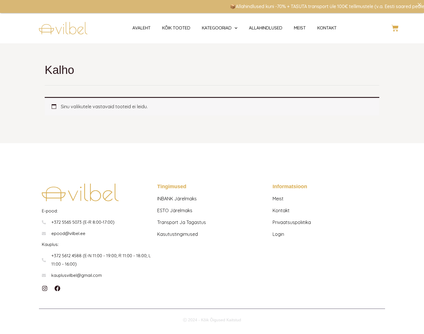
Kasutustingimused (177, 234)
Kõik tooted (176, 28)
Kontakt (281, 210)
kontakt (327, 28)
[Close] (419, 4)
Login (278, 234)
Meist (300, 28)
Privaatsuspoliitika (292, 222)
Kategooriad (217, 28)
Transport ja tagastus (181, 222)
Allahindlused (265, 28)
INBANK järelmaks (177, 198)
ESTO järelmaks (174, 210)
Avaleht (141, 28)
